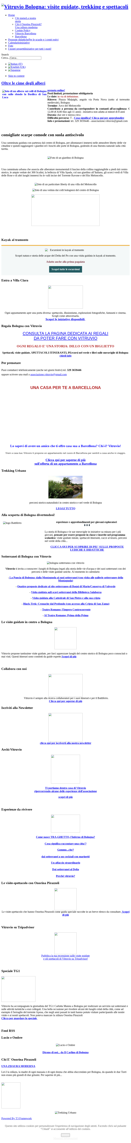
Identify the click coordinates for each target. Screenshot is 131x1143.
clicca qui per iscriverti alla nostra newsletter (65, 743)
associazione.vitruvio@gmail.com (48, 374)
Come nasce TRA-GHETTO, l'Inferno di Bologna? (65, 837)
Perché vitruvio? (65, 876)
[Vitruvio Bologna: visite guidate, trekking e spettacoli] (64, 7)
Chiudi (65, 1135)
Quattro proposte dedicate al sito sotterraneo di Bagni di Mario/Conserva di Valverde (66, 586)
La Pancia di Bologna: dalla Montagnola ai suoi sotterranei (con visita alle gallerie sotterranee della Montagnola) (66, 579)
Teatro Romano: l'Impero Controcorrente (66, 609)
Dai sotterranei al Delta (65, 869)
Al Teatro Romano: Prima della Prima (66, 615)
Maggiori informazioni (65, 1138)
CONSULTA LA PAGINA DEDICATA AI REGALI (65, 333)
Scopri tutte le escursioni (66, 269)
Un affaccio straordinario (65, 862)
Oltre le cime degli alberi (23, 83)
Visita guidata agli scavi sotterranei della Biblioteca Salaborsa (66, 592)
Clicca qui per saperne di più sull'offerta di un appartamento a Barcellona (65, 461)
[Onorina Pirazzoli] (10, 1107)
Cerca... (5, 57)
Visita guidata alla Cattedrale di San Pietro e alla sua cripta (66, 598)
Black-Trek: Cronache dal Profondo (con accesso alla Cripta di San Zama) (66, 603)
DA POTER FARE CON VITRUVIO (65, 338)
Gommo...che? (65, 849)
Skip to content (16, 75)
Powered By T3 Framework (16, 1118)
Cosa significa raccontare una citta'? (65, 843)
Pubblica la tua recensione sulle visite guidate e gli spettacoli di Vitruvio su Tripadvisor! (65, 957)
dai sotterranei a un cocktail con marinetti (65, 856)
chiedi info (65, 355)
